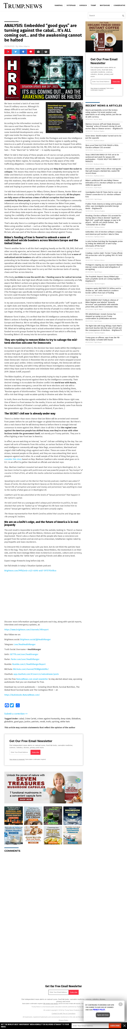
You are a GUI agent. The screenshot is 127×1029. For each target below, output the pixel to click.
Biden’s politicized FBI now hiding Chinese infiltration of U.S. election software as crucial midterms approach (103, 182)
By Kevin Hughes (99, 131)
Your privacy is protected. (17, 759)
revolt (42, 721)
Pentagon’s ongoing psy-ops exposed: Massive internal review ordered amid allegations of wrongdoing (104, 267)
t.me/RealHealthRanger (25, 644)
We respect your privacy (50, 1003)
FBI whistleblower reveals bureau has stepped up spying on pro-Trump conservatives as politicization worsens (100, 316)
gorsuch (83, 5)
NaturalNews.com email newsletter (32, 679)
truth (48, 721)
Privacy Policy (63, 1020)
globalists (8, 721)
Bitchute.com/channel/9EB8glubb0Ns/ (31, 669)
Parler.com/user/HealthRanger (25, 659)
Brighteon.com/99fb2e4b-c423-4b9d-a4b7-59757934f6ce (30, 570)
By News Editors (99, 140)
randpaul (59, 5)
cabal (21, 718)
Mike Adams (24, 46)
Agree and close (103, 1015)
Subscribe (115, 1026)
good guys (18, 721)
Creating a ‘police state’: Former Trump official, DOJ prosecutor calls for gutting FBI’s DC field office (104, 255)
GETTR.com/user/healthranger (24, 654)
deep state (66, 718)
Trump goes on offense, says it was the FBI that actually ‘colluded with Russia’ (102, 339)
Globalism (76, 718)
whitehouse (105, 5)
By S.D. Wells (98, 119)
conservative (119, 5)
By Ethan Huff (99, 248)
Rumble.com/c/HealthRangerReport (29, 664)
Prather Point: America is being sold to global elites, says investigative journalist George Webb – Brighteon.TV (103, 206)
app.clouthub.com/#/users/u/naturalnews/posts (36, 674)
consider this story (13, 459)
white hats (65, 721)
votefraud (71, 5)
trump (93, 5)
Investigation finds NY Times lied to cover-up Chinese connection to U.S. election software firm (103, 194)
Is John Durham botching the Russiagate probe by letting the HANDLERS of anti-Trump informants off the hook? (104, 243)
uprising (55, 721)
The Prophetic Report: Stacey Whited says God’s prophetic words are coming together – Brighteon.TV (103, 279)
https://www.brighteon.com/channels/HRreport (26, 629)
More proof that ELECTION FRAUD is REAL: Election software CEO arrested (102, 146)
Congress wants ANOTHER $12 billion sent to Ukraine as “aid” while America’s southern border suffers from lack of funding (103, 290)
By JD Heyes (98, 187)
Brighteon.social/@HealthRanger (35, 639)
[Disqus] (43, 885)
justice (27, 721)
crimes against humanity (48, 718)
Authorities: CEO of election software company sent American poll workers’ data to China (103, 233)
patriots (35, 721)
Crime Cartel (30, 718)
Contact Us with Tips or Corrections (63, 1013)
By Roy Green (98, 150)
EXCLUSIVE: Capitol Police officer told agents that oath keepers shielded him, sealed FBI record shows (103, 171)
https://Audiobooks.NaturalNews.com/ (22, 695)
